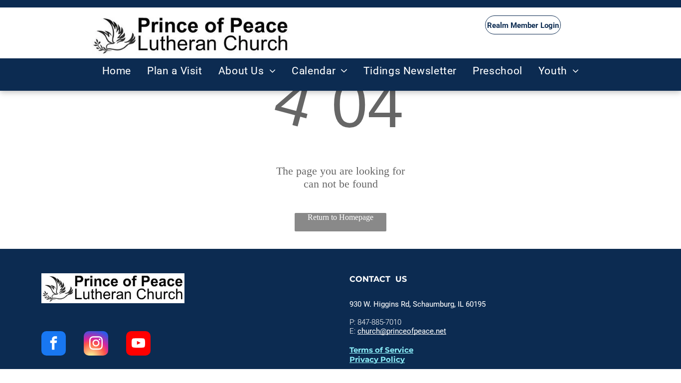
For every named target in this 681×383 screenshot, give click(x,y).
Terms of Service (381, 350)
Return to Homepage (340, 217)
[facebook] (53, 344)
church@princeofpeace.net (401, 331)
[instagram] (96, 344)
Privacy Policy (377, 359)
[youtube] (138, 344)
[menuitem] (117, 71)
